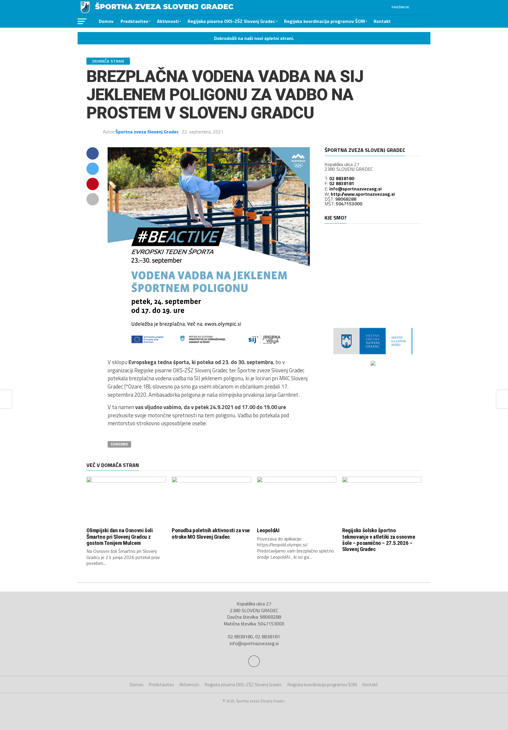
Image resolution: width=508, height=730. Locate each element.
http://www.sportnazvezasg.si (363, 193)
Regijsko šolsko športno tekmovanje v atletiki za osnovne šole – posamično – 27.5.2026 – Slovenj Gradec (378, 539)
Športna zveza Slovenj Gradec (147, 131)
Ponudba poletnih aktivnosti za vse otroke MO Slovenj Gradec (211, 533)
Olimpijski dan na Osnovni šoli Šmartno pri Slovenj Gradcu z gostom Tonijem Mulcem (119, 536)
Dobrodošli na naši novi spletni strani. (254, 38)
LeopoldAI (268, 530)
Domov (106, 21)
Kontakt (382, 21)
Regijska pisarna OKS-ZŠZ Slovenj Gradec (231, 21)
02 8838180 (341, 178)
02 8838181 (341, 183)
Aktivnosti (168, 21)
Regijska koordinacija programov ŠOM (324, 21)
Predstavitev (134, 21)
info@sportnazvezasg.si (355, 188)
